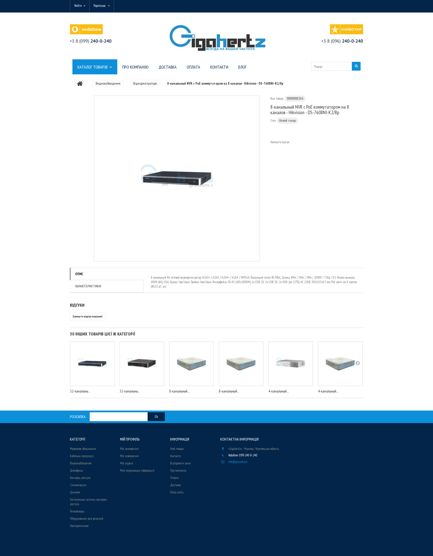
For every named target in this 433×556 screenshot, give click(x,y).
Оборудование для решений (86, 518)
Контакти (175, 456)
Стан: (273, 120)
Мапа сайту (176, 492)
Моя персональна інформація (137, 470)
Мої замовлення (129, 449)
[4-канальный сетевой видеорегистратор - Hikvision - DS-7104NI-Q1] (340, 363)
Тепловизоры (77, 511)
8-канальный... (179, 391)
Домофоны (76, 470)
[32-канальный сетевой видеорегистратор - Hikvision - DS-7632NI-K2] (92, 363)
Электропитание (79, 526)
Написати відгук (279, 142)
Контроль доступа (80, 478)
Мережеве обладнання (83, 449)
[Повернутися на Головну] (80, 83)
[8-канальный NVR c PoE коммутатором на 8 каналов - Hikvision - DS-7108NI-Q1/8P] (241, 363)
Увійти (78, 6)
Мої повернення (129, 456)
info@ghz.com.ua (237, 462)
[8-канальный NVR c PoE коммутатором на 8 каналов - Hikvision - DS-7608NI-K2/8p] (176, 178)
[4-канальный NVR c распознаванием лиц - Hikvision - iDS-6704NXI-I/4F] (290, 363)
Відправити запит (180, 463)
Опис (79, 274)
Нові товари (177, 449)
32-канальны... (80, 391)
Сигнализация (78, 485)
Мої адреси (126, 463)
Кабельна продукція (82, 456)
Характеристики (88, 286)
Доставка (175, 485)
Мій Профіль (130, 439)
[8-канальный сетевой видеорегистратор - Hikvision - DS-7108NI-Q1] (191, 363)
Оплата (174, 478)
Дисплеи (75, 492)
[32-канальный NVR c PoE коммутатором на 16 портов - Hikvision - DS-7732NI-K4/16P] (142, 363)
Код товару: (277, 98)
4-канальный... (278, 391)
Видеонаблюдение (81, 463)
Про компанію (178, 470)
